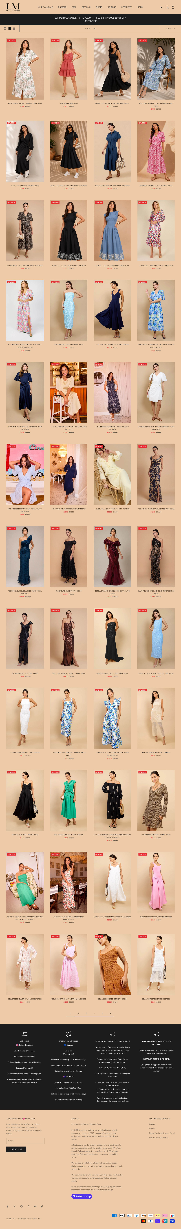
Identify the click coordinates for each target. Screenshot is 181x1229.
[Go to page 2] (110, 1013)
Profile (152, 1129)
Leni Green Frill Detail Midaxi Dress (68, 835)
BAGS (140, 7)
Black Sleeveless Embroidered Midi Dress (69, 265)
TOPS (74, 7)
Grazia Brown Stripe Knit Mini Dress (156, 835)
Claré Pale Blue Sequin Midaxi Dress (68, 345)
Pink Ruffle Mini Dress (69, 103)
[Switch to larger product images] (5, 28)
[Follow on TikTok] (42, 1206)
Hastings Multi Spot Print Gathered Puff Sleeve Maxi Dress (25, 346)
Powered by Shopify (33, 1218)
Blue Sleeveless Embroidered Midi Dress (112, 265)
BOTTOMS (86, 7)
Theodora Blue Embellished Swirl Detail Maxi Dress (25, 592)
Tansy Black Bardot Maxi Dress (68, 591)
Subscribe (16, 1149)
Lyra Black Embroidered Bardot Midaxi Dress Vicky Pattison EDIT (112, 836)
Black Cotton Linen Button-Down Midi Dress (68, 186)
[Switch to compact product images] (14, 28)
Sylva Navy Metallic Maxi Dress (25, 673)
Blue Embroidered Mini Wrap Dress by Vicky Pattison (25, 510)
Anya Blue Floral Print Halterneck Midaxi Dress (69, 754)
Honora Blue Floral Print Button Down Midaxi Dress (112, 754)
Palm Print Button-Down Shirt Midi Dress (25, 103)
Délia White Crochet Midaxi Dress (156, 999)
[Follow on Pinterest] (28, 1206)
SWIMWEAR (126, 7)
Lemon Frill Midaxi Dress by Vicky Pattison (112, 509)
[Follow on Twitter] (14, 1206)
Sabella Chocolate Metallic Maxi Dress (68, 673)
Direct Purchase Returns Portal (162, 1133)
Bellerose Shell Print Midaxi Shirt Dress (25, 999)
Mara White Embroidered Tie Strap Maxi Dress (112, 917)
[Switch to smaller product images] (9, 28)
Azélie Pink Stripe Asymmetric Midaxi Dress (68, 999)
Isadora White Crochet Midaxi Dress (25, 753)
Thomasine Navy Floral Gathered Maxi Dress (156, 509)
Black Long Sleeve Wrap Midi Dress (25, 186)
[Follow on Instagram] (21, 1206)
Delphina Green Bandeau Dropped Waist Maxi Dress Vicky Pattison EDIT (25, 918)
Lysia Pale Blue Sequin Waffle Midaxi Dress (155, 673)
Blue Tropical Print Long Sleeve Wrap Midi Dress (156, 105)
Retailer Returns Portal (158, 1137)
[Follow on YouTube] (35, 1206)
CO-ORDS (111, 7)
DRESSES (62, 7)
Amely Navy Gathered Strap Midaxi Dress (112, 345)
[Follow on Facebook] (7, 1206)
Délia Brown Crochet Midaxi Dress (112, 999)
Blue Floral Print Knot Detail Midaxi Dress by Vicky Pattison (156, 346)
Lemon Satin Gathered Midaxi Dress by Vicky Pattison (69, 428)
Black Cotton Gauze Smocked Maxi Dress (112, 103)
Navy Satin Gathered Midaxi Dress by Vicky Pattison (25, 428)
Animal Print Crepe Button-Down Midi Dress (25, 265)
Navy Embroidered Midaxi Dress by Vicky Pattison (112, 428)
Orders (152, 1124)
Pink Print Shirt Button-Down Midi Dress (156, 186)
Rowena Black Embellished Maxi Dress (112, 673)
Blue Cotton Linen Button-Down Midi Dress (112, 186)
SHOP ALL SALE (45, 7)
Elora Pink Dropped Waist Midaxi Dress (156, 917)
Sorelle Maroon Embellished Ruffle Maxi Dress (112, 592)
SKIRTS (99, 7)
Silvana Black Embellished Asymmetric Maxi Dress (156, 592)
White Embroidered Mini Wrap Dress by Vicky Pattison (156, 428)
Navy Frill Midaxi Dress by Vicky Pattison (68, 509)
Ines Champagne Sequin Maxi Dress (156, 753)
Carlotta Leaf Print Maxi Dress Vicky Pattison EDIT (69, 918)
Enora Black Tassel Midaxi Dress (25, 835)
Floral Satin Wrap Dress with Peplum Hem (156, 265)
